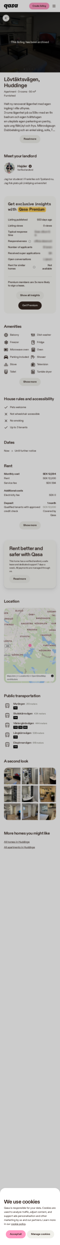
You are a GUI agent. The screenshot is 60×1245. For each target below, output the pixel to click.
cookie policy (18, 1224)
